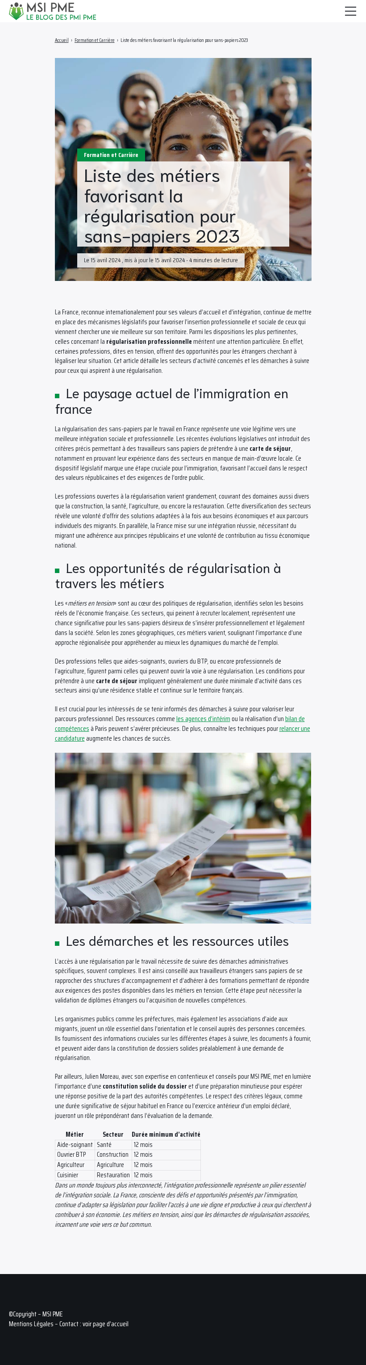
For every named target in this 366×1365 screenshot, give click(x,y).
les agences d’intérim (203, 718)
